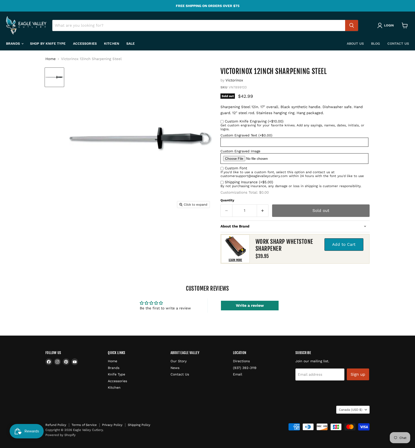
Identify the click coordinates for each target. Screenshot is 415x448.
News (175, 368)
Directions (241, 361)
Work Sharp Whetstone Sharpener (284, 245)
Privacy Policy (112, 425)
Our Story (179, 361)
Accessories (85, 43)
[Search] (351, 25)
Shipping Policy (139, 425)
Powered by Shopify (60, 435)
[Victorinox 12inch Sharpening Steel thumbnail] (54, 77)
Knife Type (116, 374)
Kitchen (111, 43)
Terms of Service (84, 425)
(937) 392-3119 (244, 368)
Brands (13, 43)
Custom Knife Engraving (254, 121)
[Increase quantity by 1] (263, 210)
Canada (350, 409)
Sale (130, 43)
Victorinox (234, 80)
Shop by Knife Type (48, 43)
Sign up (358, 374)
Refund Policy (55, 425)
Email (237, 374)
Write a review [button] (250, 305)
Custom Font (236, 168)
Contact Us (398, 43)
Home (50, 59)
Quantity (227, 200)
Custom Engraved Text (246, 135)
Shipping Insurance (249, 182)
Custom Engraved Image (240, 151)
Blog (375, 43)
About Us (355, 43)
